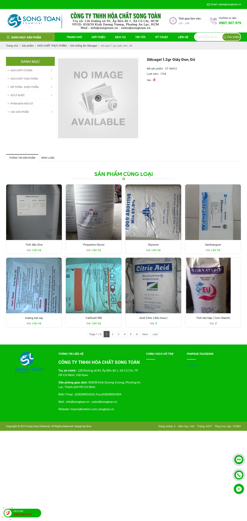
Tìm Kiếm (233, 37)
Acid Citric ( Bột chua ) (153, 317)
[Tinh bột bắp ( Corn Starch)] (213, 285)
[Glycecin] (153, 212)
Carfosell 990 (94, 317)
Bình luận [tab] (47, 157)
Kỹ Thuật (161, 37)
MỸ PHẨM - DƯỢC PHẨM (24, 87)
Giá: (149, 80)
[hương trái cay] (34, 285)
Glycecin (153, 244)
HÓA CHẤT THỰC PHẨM (24, 78)
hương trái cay (34, 317)
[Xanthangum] (213, 212)
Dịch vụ (120, 37)
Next (145, 334)
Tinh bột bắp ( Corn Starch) (213, 317)
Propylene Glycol (93, 244)
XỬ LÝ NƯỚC (17, 95)
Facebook (193, 365)
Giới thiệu (98, 37)
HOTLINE (23, 512)
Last (155, 334)
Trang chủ (74, 37)
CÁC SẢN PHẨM (19, 112)
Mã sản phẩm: (155, 68)
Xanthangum (213, 244)
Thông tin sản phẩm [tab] (22, 157)
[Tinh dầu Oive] (34, 212)
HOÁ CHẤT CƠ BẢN (21, 70)
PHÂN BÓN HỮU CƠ (21, 103)
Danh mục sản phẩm (26, 37)
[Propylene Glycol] (94, 212)
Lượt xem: (153, 73)
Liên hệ (183, 37)
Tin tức (140, 37)
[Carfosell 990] (94, 285)
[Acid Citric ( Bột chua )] (153, 285)
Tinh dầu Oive (34, 244)
